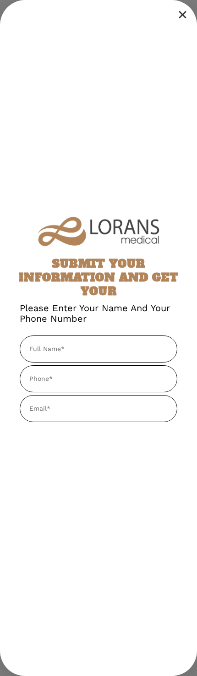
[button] (182, 14)
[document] (98, 338)
